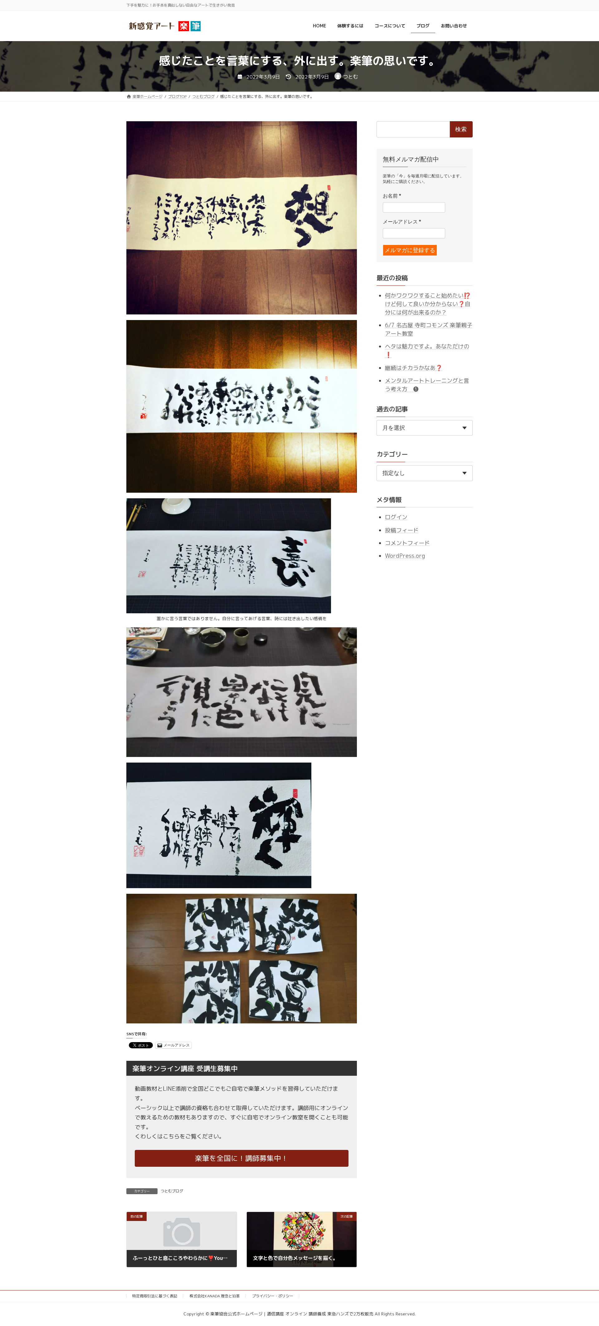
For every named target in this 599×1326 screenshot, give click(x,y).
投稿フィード (402, 530)
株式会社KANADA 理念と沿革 (215, 1296)
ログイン (396, 517)
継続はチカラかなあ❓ (413, 367)
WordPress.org (405, 556)
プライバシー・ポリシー (272, 1296)
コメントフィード (407, 543)
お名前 (392, 196)
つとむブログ (172, 1191)
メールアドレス (402, 221)
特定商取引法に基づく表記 (154, 1296)
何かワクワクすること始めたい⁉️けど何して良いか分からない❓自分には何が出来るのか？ (427, 303)
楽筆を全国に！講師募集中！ (241, 1158)
